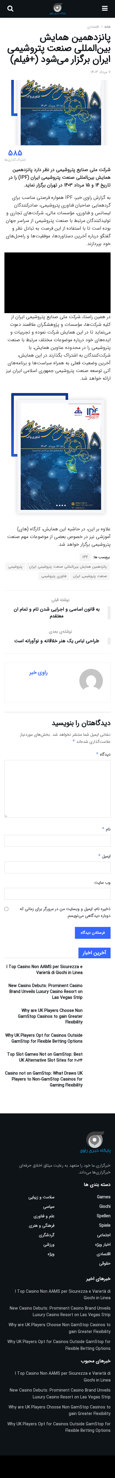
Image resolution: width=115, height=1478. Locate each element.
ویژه (51, 1254)
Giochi (105, 1206)
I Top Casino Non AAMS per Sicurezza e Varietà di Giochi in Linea (44, 970)
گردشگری (47, 1235)
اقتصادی (93, 27)
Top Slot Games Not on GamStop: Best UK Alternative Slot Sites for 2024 (45, 1057)
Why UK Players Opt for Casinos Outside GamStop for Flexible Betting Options (44, 1038)
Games (104, 1197)
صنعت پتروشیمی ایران (90, 576)
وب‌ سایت (102, 882)
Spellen (104, 1216)
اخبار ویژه (103, 1244)
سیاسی (49, 1206)
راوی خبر (38, 672)
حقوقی (105, 1263)
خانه (107, 27)
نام (106, 829)
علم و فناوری (44, 1216)
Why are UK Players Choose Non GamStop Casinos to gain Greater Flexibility (50, 1016)
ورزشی (49, 1244)
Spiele (105, 1225)
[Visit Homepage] (58, 9)
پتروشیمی (15, 566)
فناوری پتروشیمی (53, 576)
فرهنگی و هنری (42, 1225)
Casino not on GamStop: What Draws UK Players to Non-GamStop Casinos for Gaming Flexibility (44, 1079)
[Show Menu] (105, 9)
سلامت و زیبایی (41, 1197)
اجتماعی (104, 1235)
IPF (85, 557)
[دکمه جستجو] (10, 9)
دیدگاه (103, 754)
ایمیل (104, 856)
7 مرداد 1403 (101, 72)
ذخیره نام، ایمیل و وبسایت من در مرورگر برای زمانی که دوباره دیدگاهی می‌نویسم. (65, 912)
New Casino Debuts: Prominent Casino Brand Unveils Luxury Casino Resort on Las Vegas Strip (46, 992)
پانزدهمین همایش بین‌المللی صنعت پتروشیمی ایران (68, 566)
